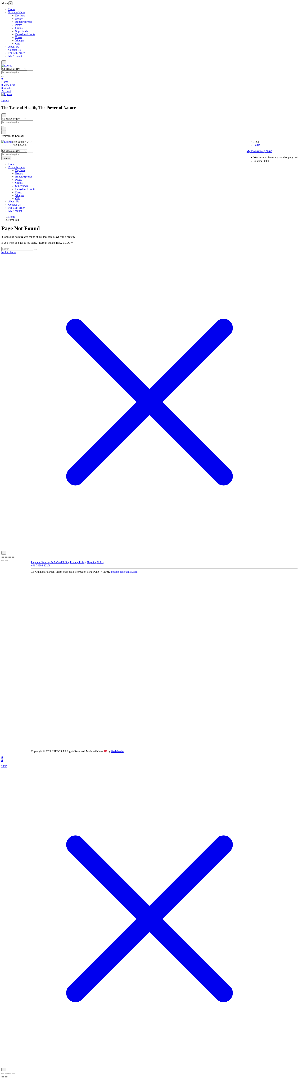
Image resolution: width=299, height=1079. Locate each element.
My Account (15, 56)
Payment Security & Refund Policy (50, 562)
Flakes (18, 37)
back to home (8, 252)
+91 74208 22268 (41, 565)
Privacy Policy (78, 562)
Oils (17, 43)
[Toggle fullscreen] (6, 557)
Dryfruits (20, 15)
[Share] (9, 557)
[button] (259, 151)
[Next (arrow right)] (6, 560)
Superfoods (21, 31)
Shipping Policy (95, 562)
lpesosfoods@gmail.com (124, 571)
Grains (18, 27)
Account (6, 91)
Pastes (18, 24)
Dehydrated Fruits (25, 34)
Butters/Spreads (23, 21)
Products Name (16, 12)
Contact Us (14, 49)
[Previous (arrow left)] (2, 560)
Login (256, 144)
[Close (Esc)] (13, 557)
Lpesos (5, 100)
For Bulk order (16, 52)
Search (6, 158)
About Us (13, 46)
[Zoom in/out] (2, 557)
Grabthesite (117, 751)
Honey (19, 18)
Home (11, 9)
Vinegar (19, 40)
